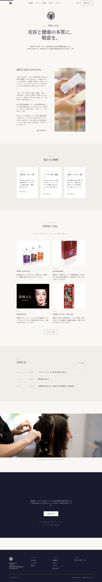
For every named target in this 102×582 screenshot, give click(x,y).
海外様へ (33, 565)
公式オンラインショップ (88, 577)
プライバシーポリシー (76, 577)
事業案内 (31, 3)
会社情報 (44, 3)
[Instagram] (75, 560)
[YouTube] (78, 560)
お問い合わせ (86, 3)
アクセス (57, 3)
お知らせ (51, 3)
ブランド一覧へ (51, 332)
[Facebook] (84, 560)
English (78, 3)
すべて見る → (82, 363)
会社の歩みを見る (42, 130)
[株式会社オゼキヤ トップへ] (10, 3)
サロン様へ (33, 560)
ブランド (37, 3)
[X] (81, 560)
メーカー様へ (34, 563)
